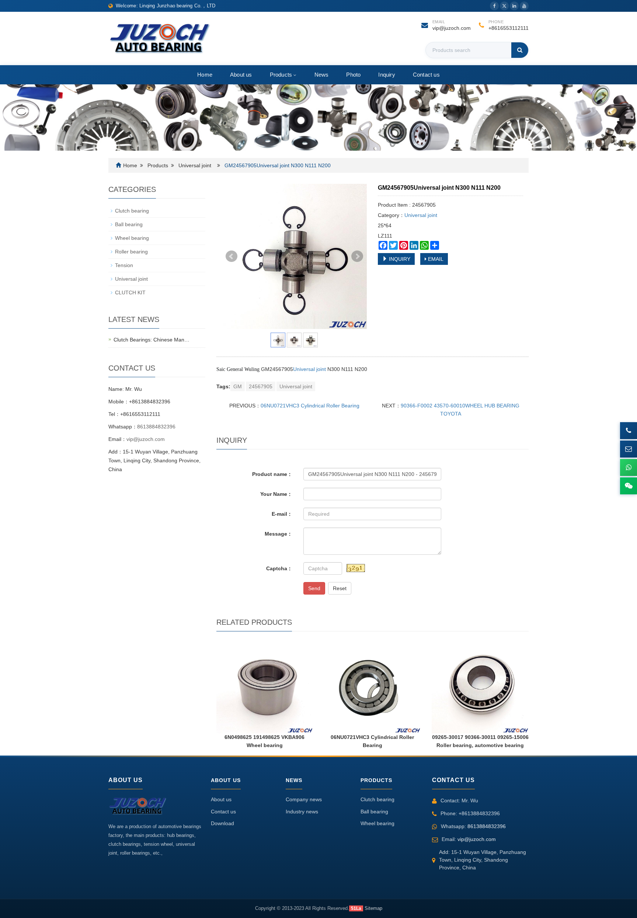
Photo (353, 74)
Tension (124, 265)
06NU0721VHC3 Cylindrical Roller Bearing (310, 406)
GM (237, 386)
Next (357, 256)
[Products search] (519, 50)
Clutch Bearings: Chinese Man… (151, 340)
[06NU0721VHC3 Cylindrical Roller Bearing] (372, 685)
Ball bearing (129, 224)
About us (241, 74)
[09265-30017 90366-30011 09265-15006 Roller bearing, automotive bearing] (480, 685)
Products (281, 74)
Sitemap (373, 908)
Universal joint (194, 165)
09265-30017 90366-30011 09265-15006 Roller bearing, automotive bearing (480, 741)
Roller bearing (131, 252)
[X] (504, 5)
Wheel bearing (132, 238)
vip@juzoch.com (451, 28)
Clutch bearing (132, 211)
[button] (294, 74)
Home (204, 74)
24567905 (260, 386)
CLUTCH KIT (130, 292)
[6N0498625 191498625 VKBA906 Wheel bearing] (264, 685)
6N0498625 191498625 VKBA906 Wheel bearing (264, 741)
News (321, 74)
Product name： (272, 474)
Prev (231, 256)
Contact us (426, 74)
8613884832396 (156, 427)
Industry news (302, 811)
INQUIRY (398, 259)
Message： (278, 534)
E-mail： (282, 514)
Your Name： (276, 494)
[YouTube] (524, 5)
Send (314, 588)
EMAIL (435, 259)
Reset (340, 588)
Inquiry (386, 74)
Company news (304, 799)
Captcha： (279, 568)
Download (222, 823)
